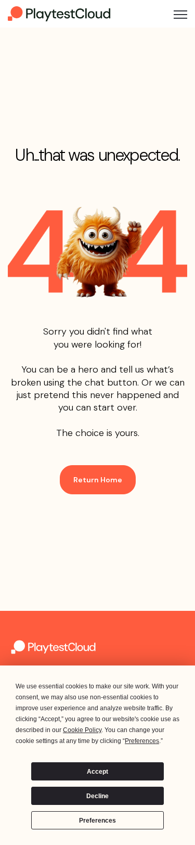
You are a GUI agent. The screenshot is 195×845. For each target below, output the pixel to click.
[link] (60, 13)
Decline (97, 796)
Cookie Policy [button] (82, 730)
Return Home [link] (97, 479)
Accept (97, 771)
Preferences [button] (142, 741)
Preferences (97, 820)
